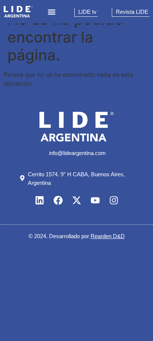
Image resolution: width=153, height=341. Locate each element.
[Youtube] (95, 200)
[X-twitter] (76, 200)
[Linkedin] (39, 200)
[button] (52, 12)
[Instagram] (113, 200)
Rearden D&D (108, 236)
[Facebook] (58, 200)
